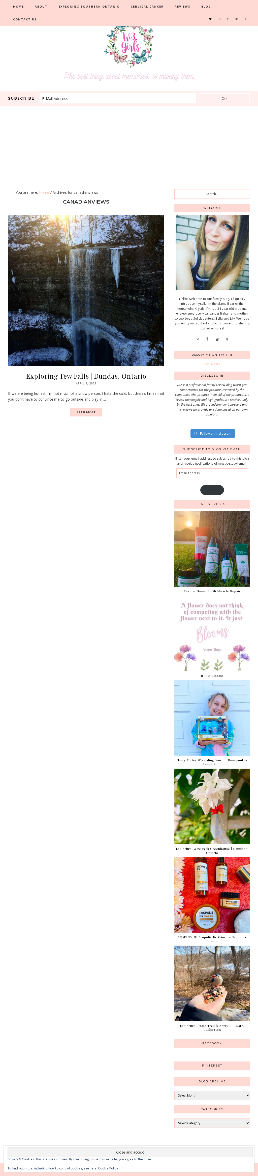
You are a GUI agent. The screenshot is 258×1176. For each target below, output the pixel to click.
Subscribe (212, 490)
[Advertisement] (129, 143)
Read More (86, 412)
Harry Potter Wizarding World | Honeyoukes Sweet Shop (212, 762)
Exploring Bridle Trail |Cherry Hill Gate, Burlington (212, 1027)
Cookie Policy (108, 1168)
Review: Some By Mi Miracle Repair (212, 591)
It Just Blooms (212, 676)
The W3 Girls (129, 50)
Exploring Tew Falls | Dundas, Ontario (86, 376)
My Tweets (212, 364)
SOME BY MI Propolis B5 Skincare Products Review (212, 939)
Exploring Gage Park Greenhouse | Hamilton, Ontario (212, 850)
